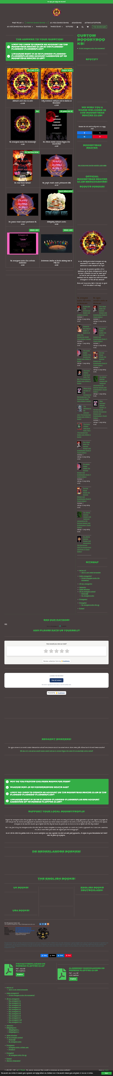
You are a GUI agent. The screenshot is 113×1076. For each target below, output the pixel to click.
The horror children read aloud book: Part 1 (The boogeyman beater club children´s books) (84, 430)
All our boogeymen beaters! (87, 592)
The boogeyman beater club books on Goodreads (84, 301)
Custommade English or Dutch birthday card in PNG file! (56, 262)
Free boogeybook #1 (15, 1001)
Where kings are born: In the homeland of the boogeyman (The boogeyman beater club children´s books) (84, 394)
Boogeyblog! (83, 603)
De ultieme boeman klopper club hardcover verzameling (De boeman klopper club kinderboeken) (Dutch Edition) (84, 520)
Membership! (84, 594)
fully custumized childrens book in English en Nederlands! (56, 102)
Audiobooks (82, 587)
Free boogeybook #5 (15, 1009)
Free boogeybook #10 (15, 1020)
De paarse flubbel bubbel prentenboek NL (23, 222)
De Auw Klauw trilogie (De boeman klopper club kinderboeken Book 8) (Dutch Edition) (84, 494)
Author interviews (84, 590)
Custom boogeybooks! (85, 576)
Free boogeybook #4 (15, 1007)
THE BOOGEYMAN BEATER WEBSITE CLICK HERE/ (92, 166)
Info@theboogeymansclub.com (23, 927)
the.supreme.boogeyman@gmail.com (25, 930)
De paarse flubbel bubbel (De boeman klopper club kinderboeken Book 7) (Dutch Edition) (84, 470)
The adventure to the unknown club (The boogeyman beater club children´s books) (84, 412)
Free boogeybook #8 (15, 1016)
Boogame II (12, 1050)
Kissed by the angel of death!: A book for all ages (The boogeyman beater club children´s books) (84, 332)
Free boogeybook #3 (15, 1005)
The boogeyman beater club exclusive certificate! (22, 262)
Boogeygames (83, 599)
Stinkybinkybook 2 (14, 1032)
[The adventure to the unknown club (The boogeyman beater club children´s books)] (80, 408)
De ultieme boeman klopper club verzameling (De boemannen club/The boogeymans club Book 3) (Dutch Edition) (84, 544)
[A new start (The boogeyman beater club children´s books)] (80, 309)
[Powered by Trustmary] (56, 693)
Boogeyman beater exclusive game (19, 1047)
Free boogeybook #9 (15, 1018)
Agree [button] (106, 1073)
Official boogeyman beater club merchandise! (92, 48)
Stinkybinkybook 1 (14, 1030)
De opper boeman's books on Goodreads (100, 301)
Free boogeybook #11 (15, 1022)
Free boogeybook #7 (15, 1014)
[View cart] (88, 26)
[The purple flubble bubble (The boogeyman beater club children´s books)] (80, 353)
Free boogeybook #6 (15, 1012)
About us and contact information (91, 573)
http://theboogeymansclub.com (23, 929)
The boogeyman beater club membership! (22, 142)
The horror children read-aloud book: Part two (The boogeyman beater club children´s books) (84, 377)
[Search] (82, 27)
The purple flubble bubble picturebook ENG (56, 183)
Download (20, 974)
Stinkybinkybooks (11, 1028)
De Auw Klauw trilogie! (22, 183)
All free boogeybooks (85, 584)
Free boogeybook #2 (15, 1003)
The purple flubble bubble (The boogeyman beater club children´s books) (84, 356)
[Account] (77, 26)
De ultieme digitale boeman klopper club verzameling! (56, 143)
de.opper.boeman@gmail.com (23, 931)
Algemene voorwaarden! (13, 1061)
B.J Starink (21, 1070)
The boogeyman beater (87, 596)
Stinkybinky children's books (56, 222)
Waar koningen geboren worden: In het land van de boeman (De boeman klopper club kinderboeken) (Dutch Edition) (100, 409)
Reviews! (81, 609)
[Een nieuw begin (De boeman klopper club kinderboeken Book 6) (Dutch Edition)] (80, 444)
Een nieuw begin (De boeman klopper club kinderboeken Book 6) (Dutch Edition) (84, 447)
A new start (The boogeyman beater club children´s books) (83, 310)
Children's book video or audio (23, 101)
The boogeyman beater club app (90, 605)
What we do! (82, 570)
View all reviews (56, 680)
